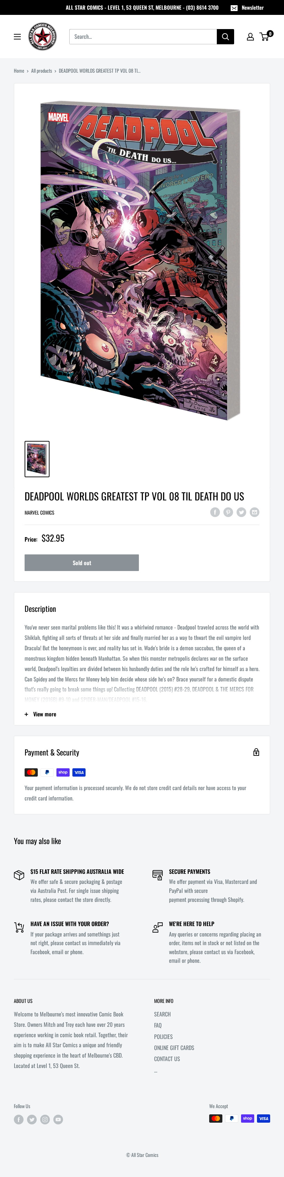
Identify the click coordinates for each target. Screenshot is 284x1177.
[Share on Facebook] (215, 512)
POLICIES (163, 1036)
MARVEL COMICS (39, 512)
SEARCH (162, 1014)
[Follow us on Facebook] (19, 1119)
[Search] (225, 36)
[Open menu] (17, 36)
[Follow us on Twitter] (32, 1119)
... (155, 1070)
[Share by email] (254, 512)
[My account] (250, 36)
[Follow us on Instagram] (45, 1119)
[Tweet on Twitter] (241, 512)
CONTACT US (167, 1058)
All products (41, 70)
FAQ (158, 1025)
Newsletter (253, 7)
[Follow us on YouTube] (58, 1119)
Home (19, 70)
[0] (264, 37)
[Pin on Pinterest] (228, 512)
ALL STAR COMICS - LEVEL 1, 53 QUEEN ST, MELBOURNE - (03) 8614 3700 (142, 7)
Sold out (82, 563)
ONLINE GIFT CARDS (174, 1047)
